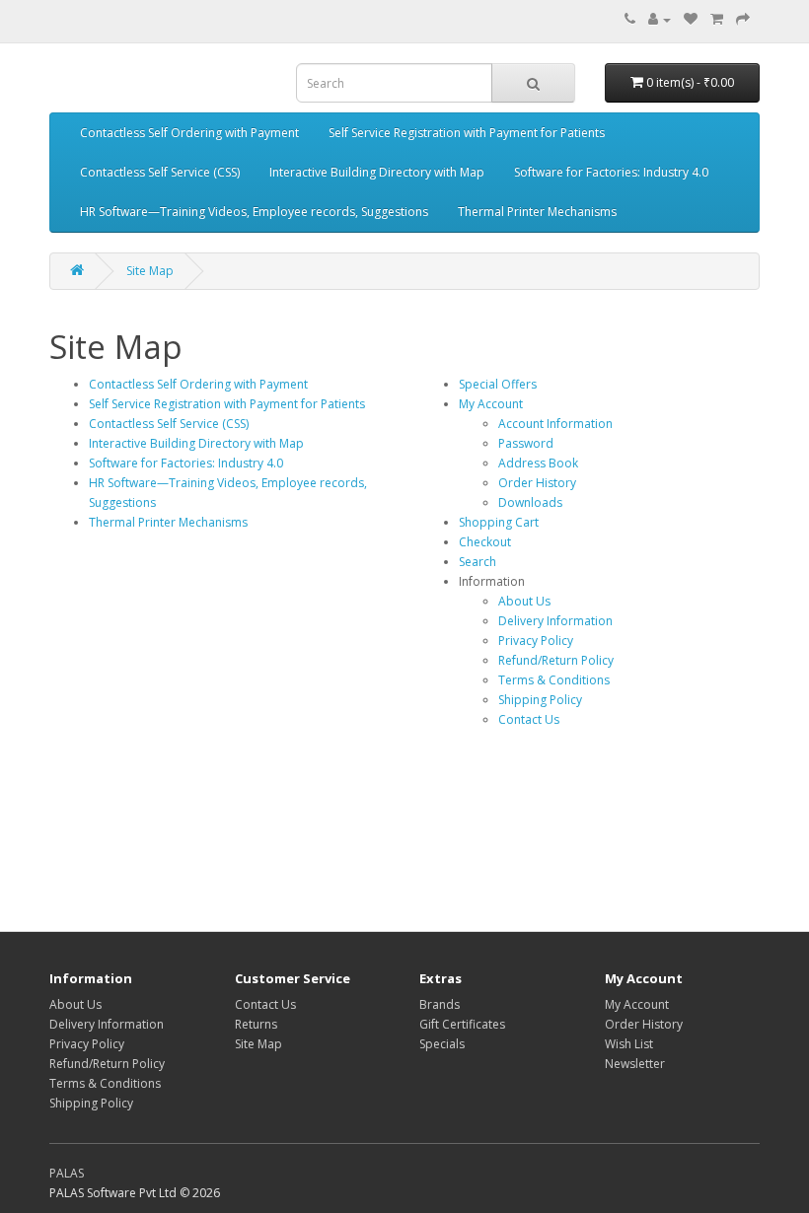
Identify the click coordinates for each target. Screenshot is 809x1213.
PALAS (66, 1173)
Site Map (150, 270)
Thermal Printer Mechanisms (537, 211)
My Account (491, 403)
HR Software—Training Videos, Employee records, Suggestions (254, 211)
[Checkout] (743, 19)
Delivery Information (555, 620)
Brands (439, 1004)
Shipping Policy (540, 699)
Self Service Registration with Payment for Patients (467, 132)
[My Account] (659, 19)
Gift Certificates (462, 1024)
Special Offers (498, 384)
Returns (256, 1024)
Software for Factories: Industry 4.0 (611, 172)
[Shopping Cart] (716, 19)
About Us (524, 601)
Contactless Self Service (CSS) (160, 172)
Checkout (485, 542)
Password (525, 443)
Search (477, 561)
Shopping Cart (499, 522)
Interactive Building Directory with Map (376, 172)
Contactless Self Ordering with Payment (189, 132)
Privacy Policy (535, 640)
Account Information (555, 423)
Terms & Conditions (554, 680)
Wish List (629, 1043)
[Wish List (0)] (691, 19)
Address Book (538, 463)
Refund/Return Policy (556, 660)
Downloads (530, 502)
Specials (442, 1043)
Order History (537, 482)
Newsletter (635, 1063)
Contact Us (528, 719)
